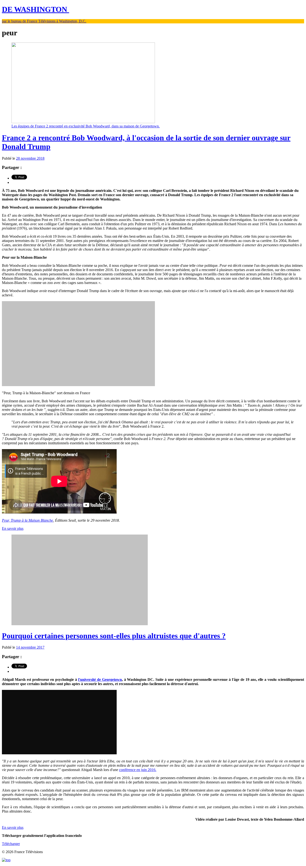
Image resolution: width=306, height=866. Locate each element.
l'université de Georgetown (100, 679)
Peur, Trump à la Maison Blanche (27, 520)
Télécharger (11, 844)
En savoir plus (12, 528)
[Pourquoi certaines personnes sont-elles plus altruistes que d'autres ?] (79, 624)
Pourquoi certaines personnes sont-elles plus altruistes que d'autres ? (114, 635)
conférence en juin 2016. (137, 770)
